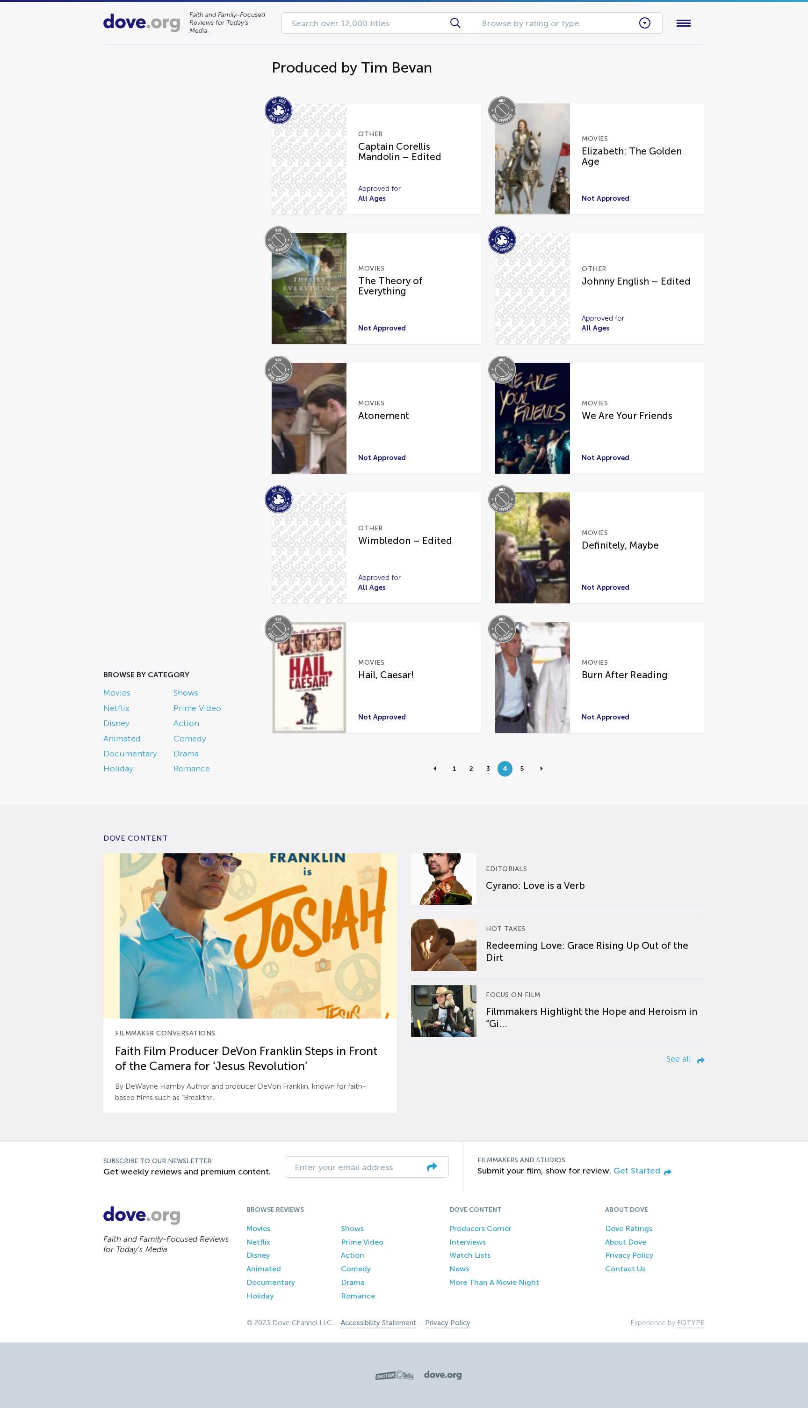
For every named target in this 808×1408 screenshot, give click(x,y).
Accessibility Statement (378, 1323)
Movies (116, 692)
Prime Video (197, 708)
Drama (186, 753)
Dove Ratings (628, 1228)
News (459, 1269)
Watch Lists (470, 1255)
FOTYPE (691, 1323)
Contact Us (625, 1269)
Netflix (116, 708)
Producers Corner (480, 1228)
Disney (116, 723)
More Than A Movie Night (494, 1282)
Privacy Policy (629, 1255)
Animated (122, 738)
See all (679, 1058)
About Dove (625, 1242)
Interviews (467, 1242)
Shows (185, 692)
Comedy (189, 738)
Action (186, 723)
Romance (191, 768)
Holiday (118, 768)
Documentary (130, 753)
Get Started (636, 1170)
